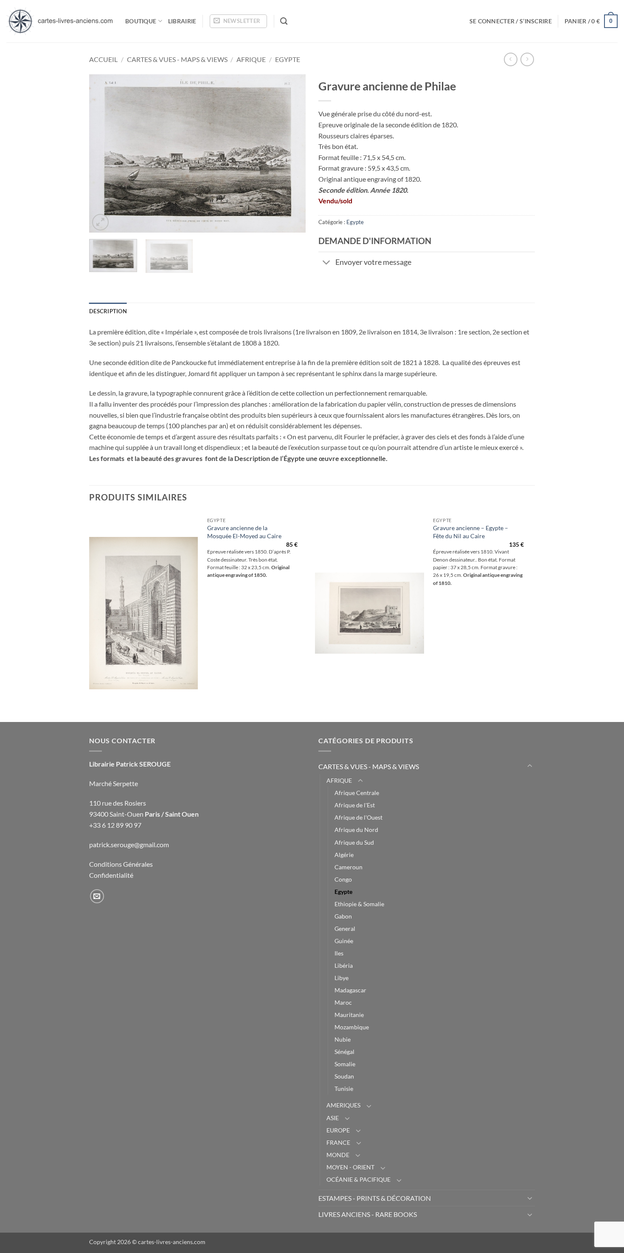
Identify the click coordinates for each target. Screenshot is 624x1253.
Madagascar (350, 990)
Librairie (182, 21)
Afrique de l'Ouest (358, 817)
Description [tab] (108, 311)
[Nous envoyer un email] (97, 896)
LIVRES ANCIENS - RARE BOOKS (367, 1214)
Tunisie (343, 1088)
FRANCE (338, 1142)
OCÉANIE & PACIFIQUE (358, 1179)
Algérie (344, 854)
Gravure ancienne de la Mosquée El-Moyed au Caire (244, 531)
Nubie (342, 1039)
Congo (343, 879)
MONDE (337, 1154)
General (344, 928)
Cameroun (348, 867)
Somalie (344, 1064)
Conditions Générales (121, 864)
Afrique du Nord (356, 829)
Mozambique (351, 1027)
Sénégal (344, 1051)
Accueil (103, 59)
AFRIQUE (251, 59)
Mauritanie (349, 1014)
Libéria (343, 965)
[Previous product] (527, 59)
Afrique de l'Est (354, 805)
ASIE (332, 1117)
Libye (341, 977)
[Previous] (104, 153)
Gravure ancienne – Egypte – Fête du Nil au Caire (470, 531)
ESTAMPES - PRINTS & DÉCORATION (374, 1198)
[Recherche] (283, 21)
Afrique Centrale (356, 792)
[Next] (290, 153)
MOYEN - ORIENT (350, 1167)
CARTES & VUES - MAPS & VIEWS (177, 59)
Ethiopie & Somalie (359, 903)
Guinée (343, 940)
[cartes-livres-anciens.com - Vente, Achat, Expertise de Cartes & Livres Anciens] (59, 21)
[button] (238, 21)
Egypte (287, 59)
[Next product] (510, 59)
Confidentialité (111, 875)
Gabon (343, 916)
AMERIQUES (343, 1105)
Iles (338, 953)
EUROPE (338, 1130)
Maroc (343, 1002)
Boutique (140, 21)
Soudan (344, 1076)
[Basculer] (326, 263)
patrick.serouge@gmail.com (129, 844)
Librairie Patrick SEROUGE (130, 764)
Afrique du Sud (354, 842)
